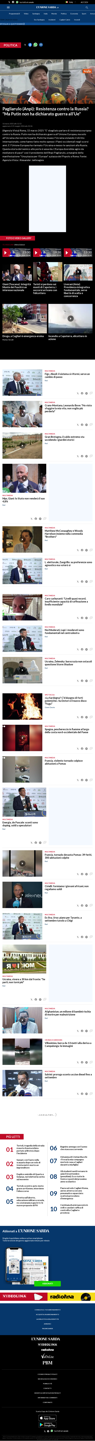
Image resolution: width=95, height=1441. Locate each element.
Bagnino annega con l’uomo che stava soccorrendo (73, 1148)
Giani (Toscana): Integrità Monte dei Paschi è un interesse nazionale (16, 287)
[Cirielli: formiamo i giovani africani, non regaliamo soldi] (22, 895)
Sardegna (36, 14)
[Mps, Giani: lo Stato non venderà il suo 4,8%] (24, 478)
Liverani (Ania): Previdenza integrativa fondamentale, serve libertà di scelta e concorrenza (77, 290)
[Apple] (47, 1418)
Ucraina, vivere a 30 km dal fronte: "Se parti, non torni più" (23, 981)
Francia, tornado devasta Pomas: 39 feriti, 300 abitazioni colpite (68, 856)
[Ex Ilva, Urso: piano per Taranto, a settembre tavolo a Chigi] (22, 926)
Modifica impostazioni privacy (47, 1393)
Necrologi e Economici (47, 1379)
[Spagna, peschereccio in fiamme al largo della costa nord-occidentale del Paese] (22, 738)
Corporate (47, 1402)
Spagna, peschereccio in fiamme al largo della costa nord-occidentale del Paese (67, 731)
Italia (46, 14)
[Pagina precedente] (56, 1115)
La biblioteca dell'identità (47, 1319)
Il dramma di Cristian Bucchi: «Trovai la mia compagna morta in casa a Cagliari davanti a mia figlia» (73, 1161)
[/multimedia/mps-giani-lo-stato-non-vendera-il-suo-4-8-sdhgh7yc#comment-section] (44, 519)
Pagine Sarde (47, 1328)
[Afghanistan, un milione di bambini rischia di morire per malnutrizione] (22, 1020)
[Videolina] (24, 1296)
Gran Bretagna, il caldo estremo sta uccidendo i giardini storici (64, 438)
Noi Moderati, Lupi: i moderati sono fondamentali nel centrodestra (64, 631)
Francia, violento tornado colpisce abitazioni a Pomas (64, 762)
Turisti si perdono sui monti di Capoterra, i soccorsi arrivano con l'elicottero (45, 289)
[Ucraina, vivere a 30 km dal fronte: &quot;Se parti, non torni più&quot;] (24, 959)
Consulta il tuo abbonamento (47, 1310)
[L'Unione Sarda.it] (47, 7)
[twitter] (9, 2)
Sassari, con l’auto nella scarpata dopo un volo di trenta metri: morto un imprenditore (28, 1164)
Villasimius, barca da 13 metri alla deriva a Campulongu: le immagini (68, 1044)
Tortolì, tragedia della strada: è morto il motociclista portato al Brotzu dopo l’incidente (31, 1149)
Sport (84, 14)
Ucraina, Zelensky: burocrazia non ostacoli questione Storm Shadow (68, 663)
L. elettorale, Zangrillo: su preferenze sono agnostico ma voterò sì (68, 564)
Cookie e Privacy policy (47, 1374)
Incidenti (51, 20)
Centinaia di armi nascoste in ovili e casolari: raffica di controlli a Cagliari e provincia (74, 1209)
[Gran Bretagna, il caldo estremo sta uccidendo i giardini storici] (22, 445)
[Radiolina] (71, 1297)
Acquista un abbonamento (47, 1314)
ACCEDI (84, 2)
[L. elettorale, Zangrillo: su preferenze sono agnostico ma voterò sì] (22, 571)
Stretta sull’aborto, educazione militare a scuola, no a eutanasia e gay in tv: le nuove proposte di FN (30, 1201)
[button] (25, 45)
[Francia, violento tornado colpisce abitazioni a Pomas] (22, 769)
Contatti (47, 1388)
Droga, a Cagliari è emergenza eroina (23, 336)
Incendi (77, 20)
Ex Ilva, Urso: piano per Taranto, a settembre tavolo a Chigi (63, 919)
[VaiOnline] (47, 1357)
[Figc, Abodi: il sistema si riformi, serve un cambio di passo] (22, 382)
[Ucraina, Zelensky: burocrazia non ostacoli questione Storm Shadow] (22, 670)
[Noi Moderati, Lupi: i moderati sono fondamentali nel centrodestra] (22, 639)
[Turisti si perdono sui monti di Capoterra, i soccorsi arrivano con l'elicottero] (47, 271)
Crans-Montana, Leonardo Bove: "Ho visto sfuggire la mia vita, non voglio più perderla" (68, 408)
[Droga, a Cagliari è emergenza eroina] (24, 318)
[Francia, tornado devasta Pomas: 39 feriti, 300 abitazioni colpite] (22, 863)
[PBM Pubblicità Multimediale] (47, 1362)
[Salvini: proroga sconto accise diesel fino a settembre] (22, 1083)
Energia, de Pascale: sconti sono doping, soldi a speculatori (20, 824)
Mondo (54, 14)
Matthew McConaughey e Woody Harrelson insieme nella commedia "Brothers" (64, 533)
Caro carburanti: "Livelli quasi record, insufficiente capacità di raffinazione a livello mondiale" (66, 601)
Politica (64, 14)
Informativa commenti (47, 1398)
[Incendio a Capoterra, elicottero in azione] (70, 318)
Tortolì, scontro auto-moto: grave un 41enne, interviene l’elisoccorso (30, 1188)
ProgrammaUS (14, 14)
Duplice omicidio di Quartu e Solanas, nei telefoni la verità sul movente (31, 1177)
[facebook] (13, 2)
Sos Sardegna (39, 20)
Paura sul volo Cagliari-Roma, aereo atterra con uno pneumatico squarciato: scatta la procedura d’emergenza (74, 1193)
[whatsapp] (17, 2)
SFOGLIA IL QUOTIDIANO (12, 24)
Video (26, 14)
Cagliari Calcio (64, 20)
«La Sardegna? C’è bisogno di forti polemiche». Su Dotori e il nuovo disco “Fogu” (66, 700)
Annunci (47, 1324)
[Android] (47, 1425)
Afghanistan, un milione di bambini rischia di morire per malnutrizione (68, 1013)
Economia (74, 14)
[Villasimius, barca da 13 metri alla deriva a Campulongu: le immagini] (22, 1051)
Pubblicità (47, 1384)
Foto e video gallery (18, 238)
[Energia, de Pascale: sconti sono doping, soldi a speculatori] (24, 802)
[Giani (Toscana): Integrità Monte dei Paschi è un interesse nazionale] (17, 271)
